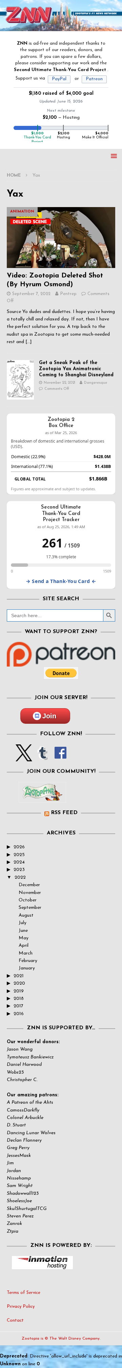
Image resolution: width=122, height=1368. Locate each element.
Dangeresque (95, 383)
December (29, 885)
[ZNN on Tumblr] (42, 757)
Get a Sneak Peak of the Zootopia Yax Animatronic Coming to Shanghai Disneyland (76, 369)
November (30, 892)
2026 (19, 847)
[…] (28, 341)
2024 (19, 862)
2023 (19, 869)
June (23, 930)
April (23, 945)
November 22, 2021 (59, 383)
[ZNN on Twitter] (24, 757)
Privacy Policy (21, 1306)
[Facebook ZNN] (60, 757)
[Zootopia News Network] (61, 27)
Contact (15, 1320)
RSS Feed (64, 812)
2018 (19, 998)
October (28, 900)
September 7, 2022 (31, 294)
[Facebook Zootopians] (42, 797)
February (28, 960)
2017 (18, 1006)
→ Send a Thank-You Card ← (61, 581)
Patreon (94, 79)
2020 (19, 983)
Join (49, 716)
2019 (19, 991)
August (26, 915)
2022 (20, 877)
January (27, 968)
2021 (19, 976)
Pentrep (68, 294)
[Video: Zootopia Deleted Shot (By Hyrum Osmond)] (61, 237)
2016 (19, 1013)
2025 (19, 854)
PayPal (59, 79)
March (26, 953)
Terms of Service (23, 1293)
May (23, 938)
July (22, 922)
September (30, 907)
